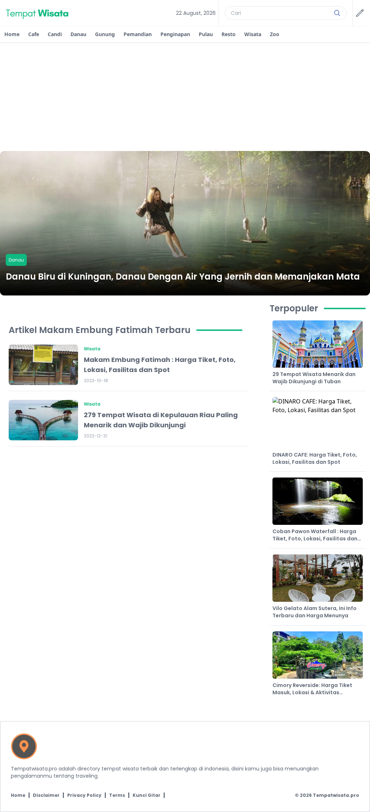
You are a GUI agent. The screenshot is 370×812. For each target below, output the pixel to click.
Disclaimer (46, 795)
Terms (117, 795)
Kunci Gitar (146, 795)
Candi (55, 34)
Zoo (274, 34)
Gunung (105, 34)
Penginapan (175, 34)
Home (12, 34)
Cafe (33, 34)
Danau (78, 34)
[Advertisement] (185, 96)
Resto (228, 34)
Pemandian (138, 34)
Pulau (206, 34)
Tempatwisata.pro (336, 795)
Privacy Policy (84, 795)
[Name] (337, 13)
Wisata (252, 34)
